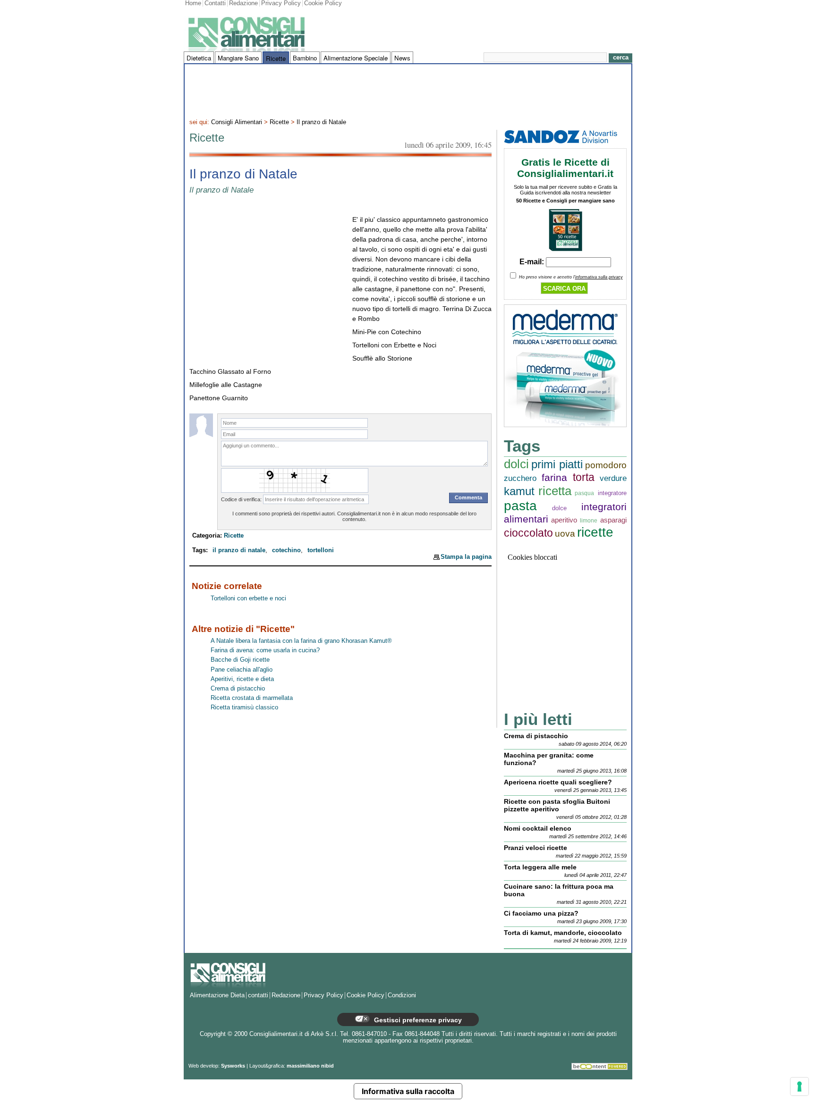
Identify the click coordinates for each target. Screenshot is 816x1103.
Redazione (243, 3)
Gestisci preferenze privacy (417, 1020)
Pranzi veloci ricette (535, 847)
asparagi (613, 520)
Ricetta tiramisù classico (244, 707)
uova (565, 534)
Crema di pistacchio (238, 688)
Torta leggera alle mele (540, 867)
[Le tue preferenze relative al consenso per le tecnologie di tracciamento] (799, 1086)
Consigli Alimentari (236, 122)
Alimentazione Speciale (355, 57)
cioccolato (528, 533)
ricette (595, 532)
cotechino (286, 550)
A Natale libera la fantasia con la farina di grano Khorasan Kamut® (301, 641)
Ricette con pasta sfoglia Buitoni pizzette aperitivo (557, 805)
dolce (559, 508)
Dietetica (199, 57)
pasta (520, 505)
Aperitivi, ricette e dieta (242, 679)
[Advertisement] (408, 90)
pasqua (584, 493)
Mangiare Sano (238, 57)
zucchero (520, 478)
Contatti (215, 3)
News (402, 57)
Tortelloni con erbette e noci (248, 598)
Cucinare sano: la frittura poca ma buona (558, 890)
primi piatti (557, 464)
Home (193, 3)
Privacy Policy (281, 3)
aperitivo (564, 520)
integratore (612, 493)
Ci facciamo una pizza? (541, 913)
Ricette (276, 58)
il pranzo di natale (238, 550)
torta (584, 477)
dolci (516, 464)
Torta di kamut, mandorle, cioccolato (563, 932)
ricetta (554, 491)
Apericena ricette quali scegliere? (558, 782)
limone (588, 520)
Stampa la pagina (466, 556)
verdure (613, 478)
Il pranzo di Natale (321, 122)
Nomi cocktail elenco (537, 828)
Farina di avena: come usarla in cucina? (265, 650)
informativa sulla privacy (599, 277)
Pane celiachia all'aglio (241, 669)
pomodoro (606, 465)
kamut (519, 491)
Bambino (305, 57)
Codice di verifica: (241, 499)
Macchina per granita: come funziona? (549, 758)
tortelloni (320, 550)
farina (554, 477)
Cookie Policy (323, 3)
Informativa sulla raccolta (408, 1091)
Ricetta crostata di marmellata (252, 698)
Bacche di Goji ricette (240, 660)
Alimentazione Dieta (217, 995)
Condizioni (402, 995)
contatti (258, 995)
